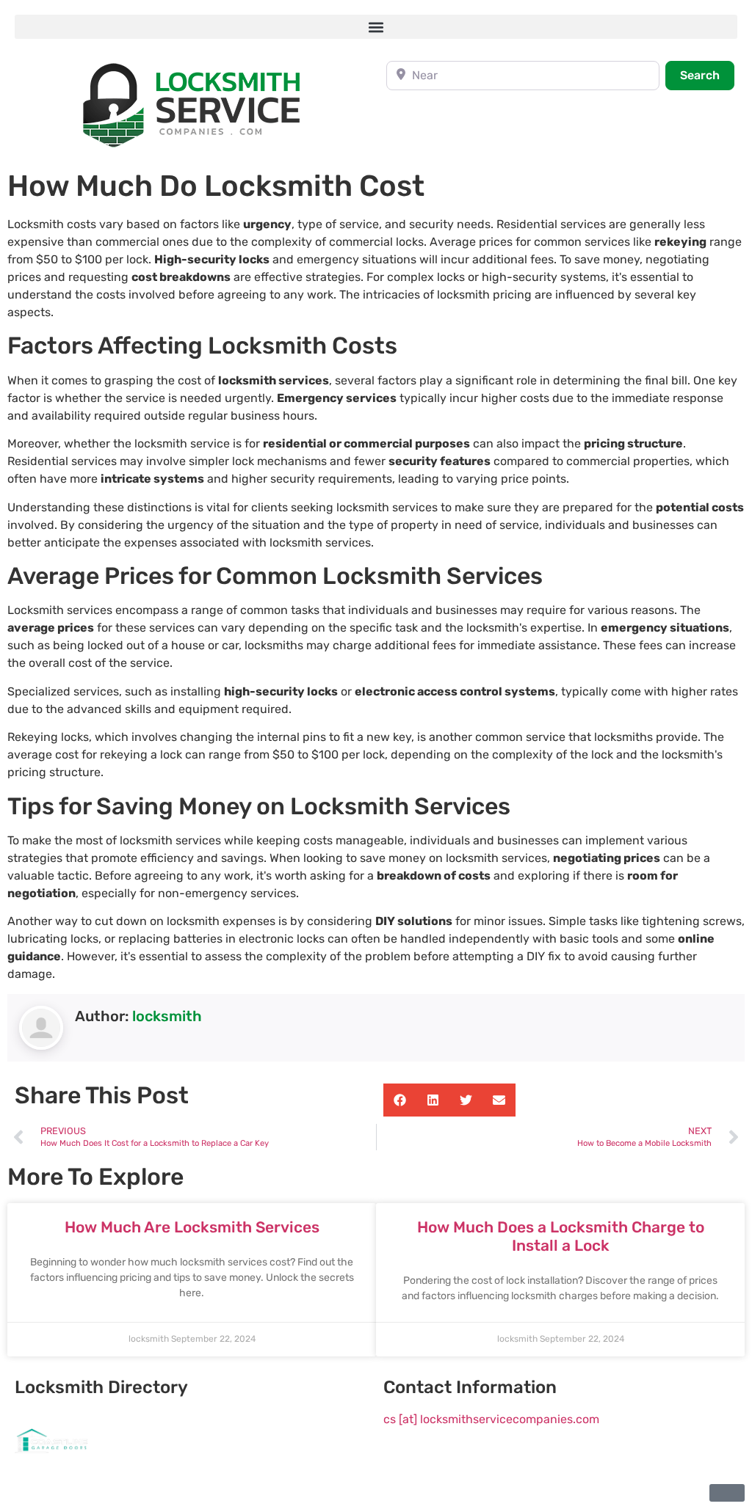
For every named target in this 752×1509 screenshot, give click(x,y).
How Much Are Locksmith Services (192, 1227)
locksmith (167, 1016)
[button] (376, 27)
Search (707, 74)
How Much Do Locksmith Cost (215, 186)
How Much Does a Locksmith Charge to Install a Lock (560, 1236)
